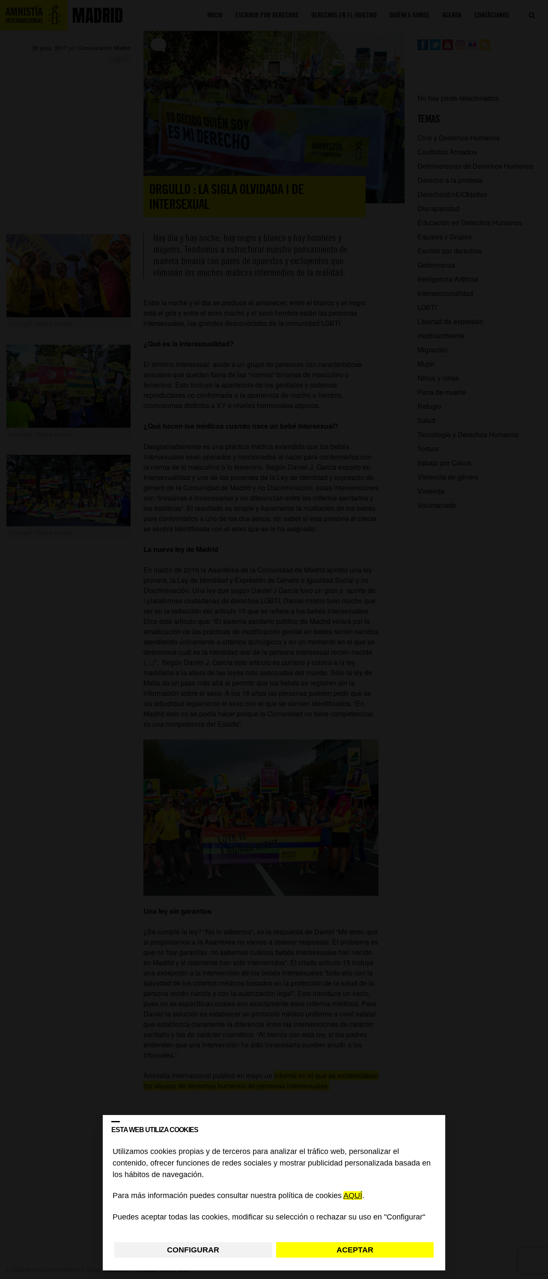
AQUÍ (352, 1196)
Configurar (193, 1250)
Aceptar (355, 1250)
